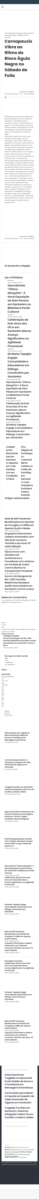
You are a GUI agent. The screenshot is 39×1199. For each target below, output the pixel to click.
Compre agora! (6, 1175)
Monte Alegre (26, 1152)
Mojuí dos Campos (12, 1152)
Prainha (21, 1154)
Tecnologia (5, 1173)
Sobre (3, 1168)
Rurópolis (27, 1154)
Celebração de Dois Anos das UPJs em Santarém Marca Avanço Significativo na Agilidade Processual (19, 881)
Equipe (4, 1171)
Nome (4, 623)
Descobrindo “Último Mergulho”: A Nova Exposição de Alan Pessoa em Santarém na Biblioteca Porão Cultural (19, 299)
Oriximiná (9, 1154)
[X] (0, 1185)
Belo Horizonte (25, 1147)
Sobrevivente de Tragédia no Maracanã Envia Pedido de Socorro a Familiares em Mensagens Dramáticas (17, 736)
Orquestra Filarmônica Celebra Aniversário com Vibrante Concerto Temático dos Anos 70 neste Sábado (19, 540)
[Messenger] (1, 1185)
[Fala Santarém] (13, 6)
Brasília (18, 1150)
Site (3, 627)
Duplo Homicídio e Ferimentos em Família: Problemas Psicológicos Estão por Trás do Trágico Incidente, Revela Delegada (19, 815)
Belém (14, 1150)
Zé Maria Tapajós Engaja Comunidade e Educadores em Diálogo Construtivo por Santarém (19, 365)
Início (6, 33)
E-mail (4, 625)
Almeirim (14, 1147)
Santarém (12, 33)
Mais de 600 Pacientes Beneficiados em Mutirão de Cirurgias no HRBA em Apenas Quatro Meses (19, 523)
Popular (7, 711)
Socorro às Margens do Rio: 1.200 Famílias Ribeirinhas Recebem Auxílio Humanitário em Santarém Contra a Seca (19, 583)
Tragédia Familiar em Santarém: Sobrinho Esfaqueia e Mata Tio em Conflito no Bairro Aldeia (19, 789)
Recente (7, 713)
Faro (22, 1150)
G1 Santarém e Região (26, 92)
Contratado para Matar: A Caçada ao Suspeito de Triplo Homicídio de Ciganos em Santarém (18, 763)
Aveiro (19, 1147)
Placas (16, 1154)
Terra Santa (22, 1157)
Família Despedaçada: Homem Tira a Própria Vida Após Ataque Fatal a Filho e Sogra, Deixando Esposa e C (19, 842)
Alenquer (8, 1147)
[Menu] (3, 7)
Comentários (8, 715)
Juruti (31, 1150)
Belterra (8, 1149)
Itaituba (26, 1150)
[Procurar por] (37, 7)
